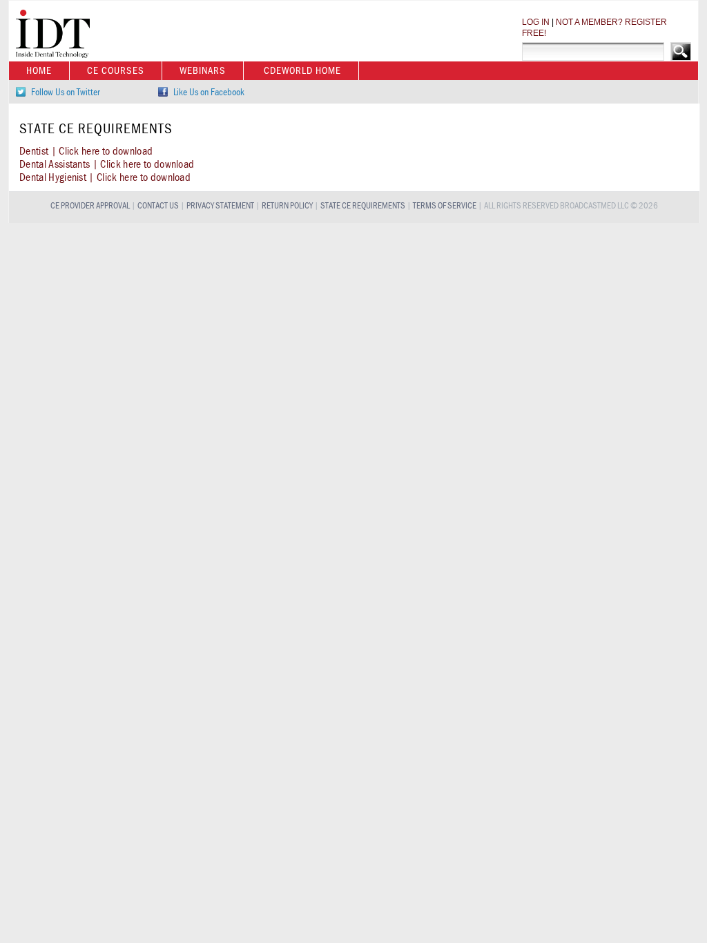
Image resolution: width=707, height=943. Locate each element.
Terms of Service (444, 206)
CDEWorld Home (302, 71)
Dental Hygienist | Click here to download (105, 177)
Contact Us (158, 206)
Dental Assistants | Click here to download (106, 164)
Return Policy (287, 206)
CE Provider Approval (90, 206)
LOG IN (536, 22)
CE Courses (115, 71)
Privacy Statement (220, 206)
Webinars (203, 71)
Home (39, 71)
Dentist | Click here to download (86, 151)
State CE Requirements (362, 206)
